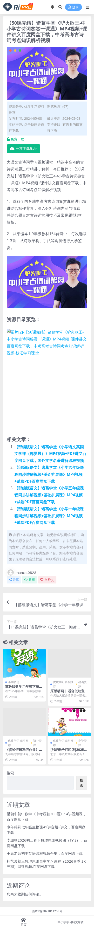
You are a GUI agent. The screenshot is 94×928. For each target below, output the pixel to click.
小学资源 (14, 682)
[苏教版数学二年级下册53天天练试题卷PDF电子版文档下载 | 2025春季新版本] (24, 663)
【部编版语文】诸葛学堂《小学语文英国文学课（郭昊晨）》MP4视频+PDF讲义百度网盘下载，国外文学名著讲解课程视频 (50, 453)
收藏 (32, 580)
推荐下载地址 (26, 149)
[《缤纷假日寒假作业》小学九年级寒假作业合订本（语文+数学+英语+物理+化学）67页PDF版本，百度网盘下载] (24, 722)
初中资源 (37, 743)
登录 (75, 7)
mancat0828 (25, 572)
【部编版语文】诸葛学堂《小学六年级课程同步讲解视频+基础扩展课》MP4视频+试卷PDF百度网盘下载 (49, 474)
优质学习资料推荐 (63, 684)
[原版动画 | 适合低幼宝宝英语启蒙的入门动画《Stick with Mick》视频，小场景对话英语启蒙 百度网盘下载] (69, 663)
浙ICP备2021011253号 (47, 911)
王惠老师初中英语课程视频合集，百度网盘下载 (45, 853)
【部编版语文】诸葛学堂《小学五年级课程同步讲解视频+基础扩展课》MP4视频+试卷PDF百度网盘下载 (49, 494)
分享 (16, 580)
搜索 (10, 772)
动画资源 (82, 684)
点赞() (49, 580)
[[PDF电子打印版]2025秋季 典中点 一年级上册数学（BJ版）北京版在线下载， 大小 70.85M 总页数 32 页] (69, 722)
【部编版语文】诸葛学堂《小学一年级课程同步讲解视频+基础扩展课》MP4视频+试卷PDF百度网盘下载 (49, 515)
